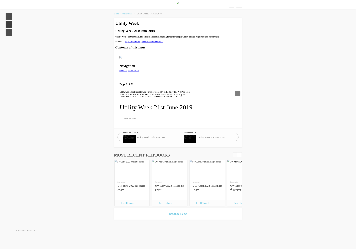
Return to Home (178, 213)
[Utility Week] (178, 4)
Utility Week (127, 14)
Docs (9, 24)
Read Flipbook (127, 203)
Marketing (9, 32)
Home (9, 16)
